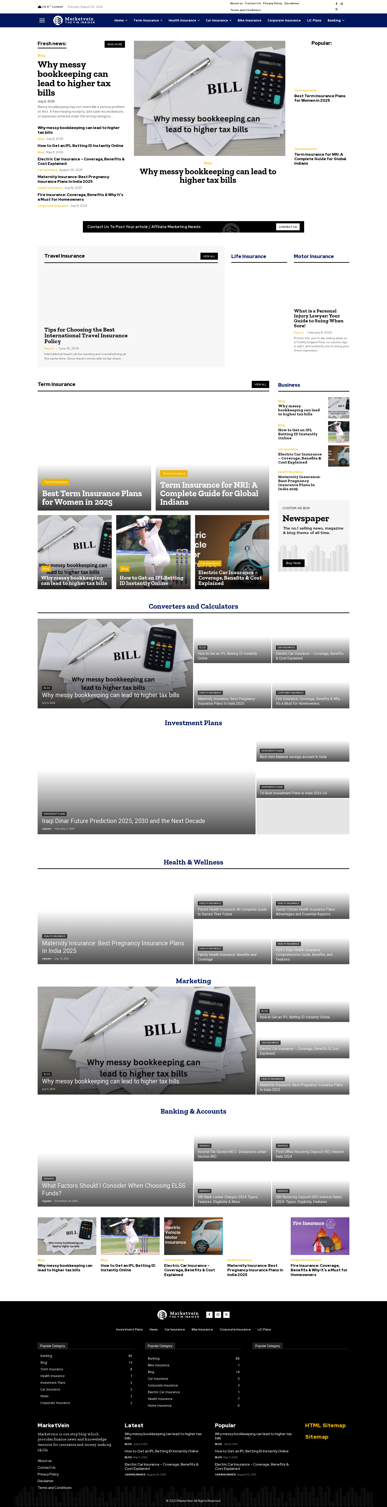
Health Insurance (50, 188)
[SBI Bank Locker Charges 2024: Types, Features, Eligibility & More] (232, 1184)
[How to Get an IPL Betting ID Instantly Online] (153, 552)
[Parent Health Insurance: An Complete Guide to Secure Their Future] (232, 897)
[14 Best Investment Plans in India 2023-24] (302, 780)
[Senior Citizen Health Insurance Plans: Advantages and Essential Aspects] (310, 897)
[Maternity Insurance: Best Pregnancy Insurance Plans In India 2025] (338, 480)
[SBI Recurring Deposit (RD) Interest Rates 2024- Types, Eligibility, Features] (310, 1184)
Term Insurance (305, 90)
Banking (49, 1178)
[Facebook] (336, 4)
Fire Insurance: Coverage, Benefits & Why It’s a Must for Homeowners (80, 197)
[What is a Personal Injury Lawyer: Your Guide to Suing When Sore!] (321, 286)
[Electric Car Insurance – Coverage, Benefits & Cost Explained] (232, 552)
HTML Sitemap (325, 1425)
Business (289, 385)
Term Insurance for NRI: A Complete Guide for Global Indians (320, 159)
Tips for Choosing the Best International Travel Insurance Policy (86, 335)
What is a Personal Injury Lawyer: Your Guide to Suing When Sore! (319, 318)
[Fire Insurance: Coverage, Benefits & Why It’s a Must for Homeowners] (310, 686)
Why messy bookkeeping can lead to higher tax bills (74, 78)
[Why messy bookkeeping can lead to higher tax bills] (209, 98)
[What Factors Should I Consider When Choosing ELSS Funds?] (115, 1162)
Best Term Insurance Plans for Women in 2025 (320, 98)
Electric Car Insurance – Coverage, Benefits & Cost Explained (81, 161)
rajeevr (49, 348)
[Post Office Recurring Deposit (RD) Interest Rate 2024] (310, 1139)
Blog (41, 55)
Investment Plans (193, 722)
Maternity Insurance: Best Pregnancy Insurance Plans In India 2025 (73, 179)
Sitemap (317, 1436)
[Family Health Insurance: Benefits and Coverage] (232, 942)
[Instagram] (341, 4)
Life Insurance (248, 256)
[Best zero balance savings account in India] (302, 744)
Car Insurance (48, 170)
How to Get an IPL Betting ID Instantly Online (80, 145)
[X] (336, 9)
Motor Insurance (314, 256)
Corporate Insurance (53, 206)
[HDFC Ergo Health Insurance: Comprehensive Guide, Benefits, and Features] (310, 942)
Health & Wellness (193, 862)
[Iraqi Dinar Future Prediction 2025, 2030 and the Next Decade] (147, 780)
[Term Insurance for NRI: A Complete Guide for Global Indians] (321, 126)
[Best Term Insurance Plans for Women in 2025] (321, 67)
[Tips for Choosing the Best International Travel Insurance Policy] (86, 295)
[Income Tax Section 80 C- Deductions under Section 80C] (232, 1139)
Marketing (193, 981)
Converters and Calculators (193, 606)
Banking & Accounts (193, 1111)
